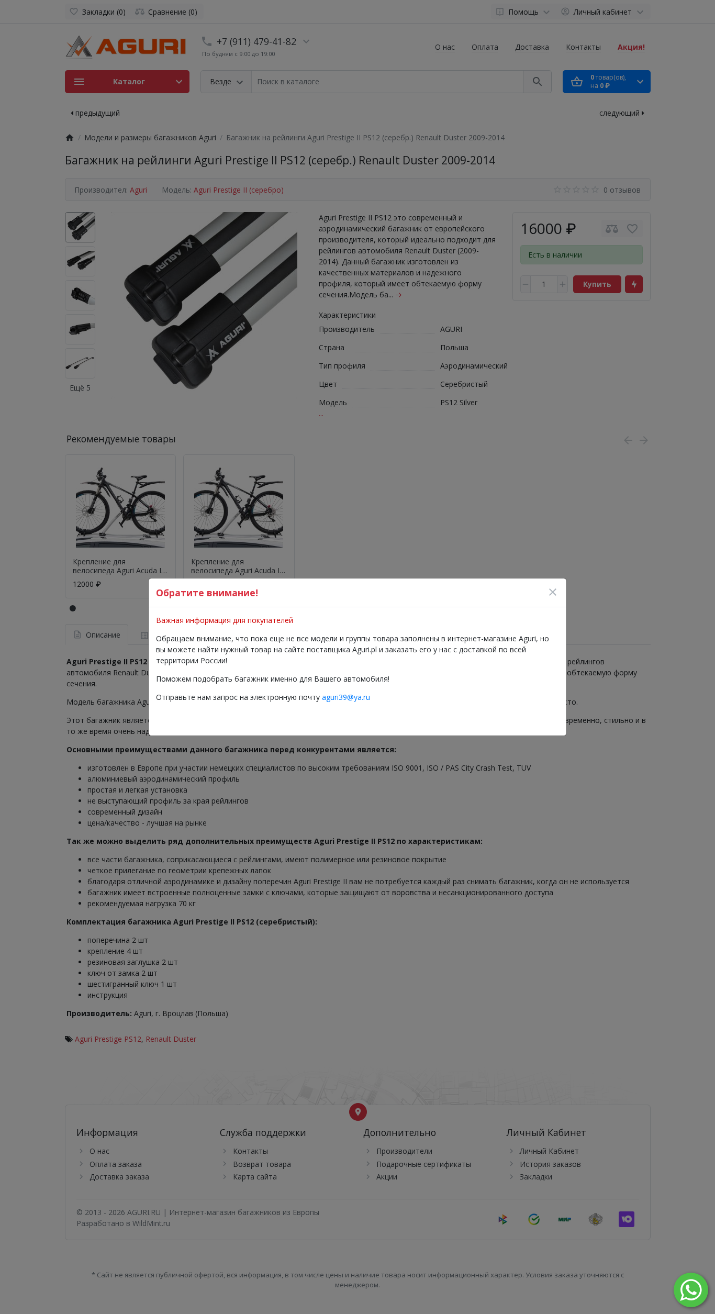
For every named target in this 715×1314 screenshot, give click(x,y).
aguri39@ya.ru (346, 697)
